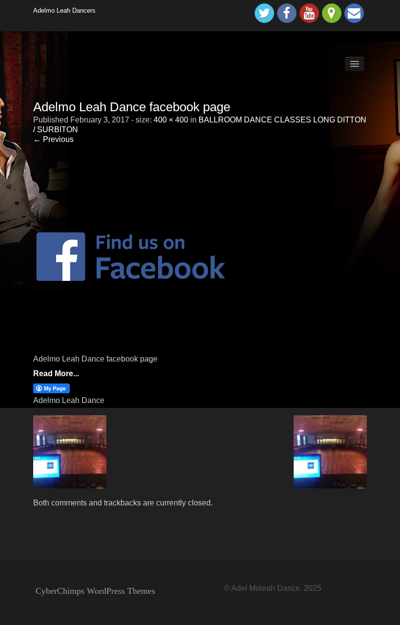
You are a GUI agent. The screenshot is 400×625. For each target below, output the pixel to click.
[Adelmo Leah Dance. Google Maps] (331, 13)
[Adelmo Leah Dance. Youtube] (309, 13)
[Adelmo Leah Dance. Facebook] (287, 13)
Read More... (56, 373)
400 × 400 (171, 120)
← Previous (53, 139)
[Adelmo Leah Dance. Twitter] (264, 13)
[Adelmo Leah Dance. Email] (354, 13)
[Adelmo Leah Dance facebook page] (130, 256)
